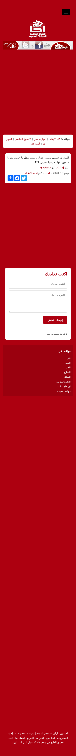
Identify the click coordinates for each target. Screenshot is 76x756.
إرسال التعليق (55, 319)
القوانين (64, 733)
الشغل (67, 377)
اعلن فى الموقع (35, 737)
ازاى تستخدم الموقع (47, 733)
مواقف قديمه (64, 391)
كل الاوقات (55, 139)
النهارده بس (40, 139)
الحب (47, 173)
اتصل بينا (20, 737)
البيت (68, 362)
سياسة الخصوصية (24, 733)
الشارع (67, 372)
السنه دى (36, 143)
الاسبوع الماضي (23, 139)
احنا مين (50, 737)
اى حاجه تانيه (64, 386)
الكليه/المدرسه (63, 381)
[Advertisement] (38, 92)
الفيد (10, 737)
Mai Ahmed (31, 173)
